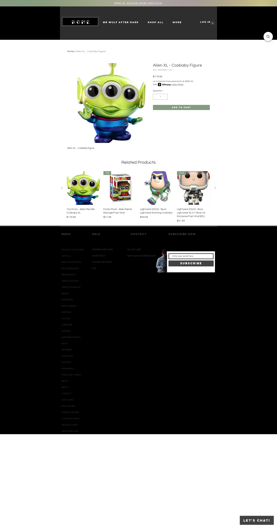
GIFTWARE (67, 350)
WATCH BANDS (69, 306)
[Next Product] (215, 188)
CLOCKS (66, 318)
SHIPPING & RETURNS (102, 249)
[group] (138, 197)
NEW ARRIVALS (69, 274)
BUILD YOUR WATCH (71, 262)
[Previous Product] (62, 188)
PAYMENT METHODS (102, 262)
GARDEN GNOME (70, 412)
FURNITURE (67, 325)
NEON (65, 381)
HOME (81, 22)
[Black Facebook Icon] (137, 279)
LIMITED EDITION (70, 281)
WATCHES (66, 312)
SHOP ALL (66, 256)
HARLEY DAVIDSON (71, 287)
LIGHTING (66, 362)
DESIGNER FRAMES (71, 337)
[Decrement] (155, 97)
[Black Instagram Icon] (132, 279)
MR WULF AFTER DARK (73, 249)
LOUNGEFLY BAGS (71, 418)
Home (70, 51)
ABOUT (65, 387)
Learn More (177, 84)
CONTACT (66, 393)
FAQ (94, 268)
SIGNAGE (66, 331)
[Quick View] (83, 188)
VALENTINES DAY (70, 431)
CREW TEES (67, 356)
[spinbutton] (160, 97)
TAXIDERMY (67, 299)
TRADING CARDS (70, 425)
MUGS (65, 343)
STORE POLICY (99, 256)
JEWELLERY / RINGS (71, 375)
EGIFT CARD (67, 400)
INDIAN (65, 293)
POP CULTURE (68, 406)
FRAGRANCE (68, 368)
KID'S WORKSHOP (70, 268)
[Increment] (165, 97)
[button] (213, 22)
